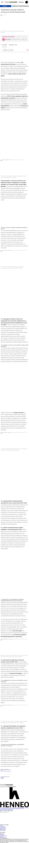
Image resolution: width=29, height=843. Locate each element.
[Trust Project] (4, 769)
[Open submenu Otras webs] (11, 823)
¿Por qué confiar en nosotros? (6, 771)
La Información (2, 826)
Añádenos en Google (8, 50)
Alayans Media (2, 828)
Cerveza (2, 777)
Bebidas (2, 778)
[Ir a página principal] (10, 2)
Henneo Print (2, 836)
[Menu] (2, 2)
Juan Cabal (4, 46)
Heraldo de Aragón (3, 827)
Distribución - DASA (3, 835)
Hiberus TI (2, 833)
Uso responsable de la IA (8, 809)
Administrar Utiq (7, 808)
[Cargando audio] (3, 39)
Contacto (11, 808)
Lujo (2, 44)
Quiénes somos (15, 808)
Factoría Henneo (3, 830)
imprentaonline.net (3, 837)
